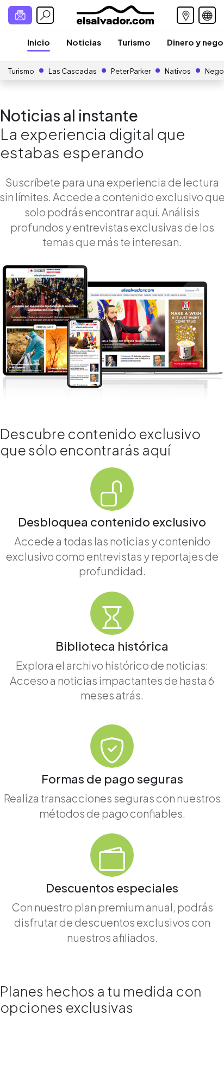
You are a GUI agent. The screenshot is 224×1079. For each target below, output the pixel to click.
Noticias (83, 42)
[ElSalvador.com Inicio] (115, 14)
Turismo (134, 42)
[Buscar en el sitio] (45, 15)
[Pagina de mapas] (185, 15)
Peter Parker (131, 71)
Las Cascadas (72, 71)
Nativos (178, 71)
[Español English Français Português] (207, 15)
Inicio (38, 42)
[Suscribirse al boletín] (20, 15)
